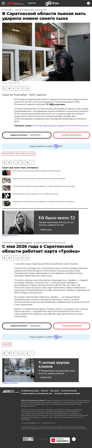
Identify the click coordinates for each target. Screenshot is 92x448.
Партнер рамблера (41, 439)
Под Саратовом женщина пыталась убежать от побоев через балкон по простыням (43, 186)
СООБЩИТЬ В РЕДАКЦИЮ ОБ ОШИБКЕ (67, 393)
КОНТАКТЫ (44, 391)
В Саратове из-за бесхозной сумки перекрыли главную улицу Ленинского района (43, 201)
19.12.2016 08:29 (7, 10)
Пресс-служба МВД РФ (11, 83)
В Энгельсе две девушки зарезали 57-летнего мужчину (60, 126)
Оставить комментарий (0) (72, 135)
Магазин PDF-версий (69, 391)
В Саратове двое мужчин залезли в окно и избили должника (35, 194)
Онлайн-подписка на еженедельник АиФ (36, 393)
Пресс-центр (54, 391)
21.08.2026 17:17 (7, 243)
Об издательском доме (30, 391)
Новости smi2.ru (10, 235)
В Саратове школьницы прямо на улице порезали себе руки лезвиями (38, 178)
